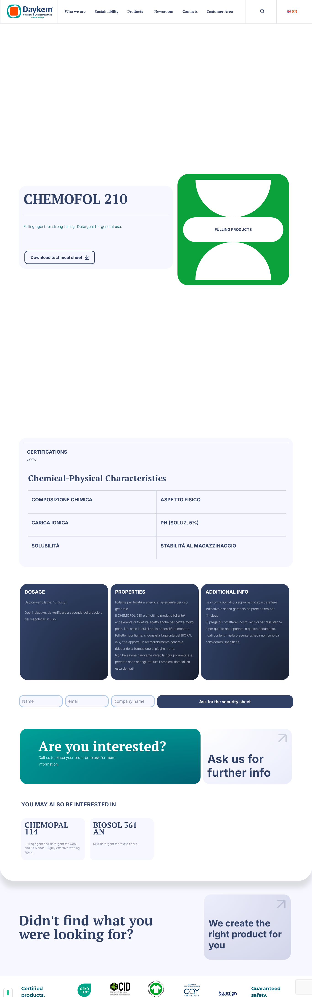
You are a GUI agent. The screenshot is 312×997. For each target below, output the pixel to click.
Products (135, 11)
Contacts (190, 11)
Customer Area (220, 11)
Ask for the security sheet (225, 701)
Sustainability (106, 11)
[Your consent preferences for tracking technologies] (8, 992)
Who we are (75, 11)
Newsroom (163, 11)
